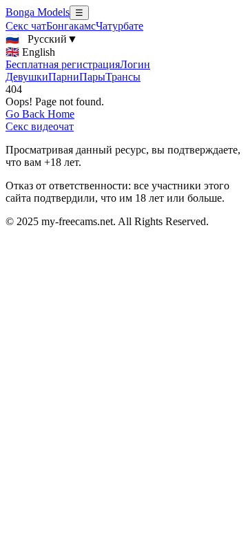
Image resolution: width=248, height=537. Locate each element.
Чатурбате (119, 26)
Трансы (123, 77)
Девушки (27, 77)
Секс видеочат (40, 126)
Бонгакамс (71, 26)
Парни (63, 77)
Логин (135, 64)
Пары (92, 77)
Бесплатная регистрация (63, 64)
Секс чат (26, 26)
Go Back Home (40, 114)
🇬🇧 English (30, 52)
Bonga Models (38, 12)
